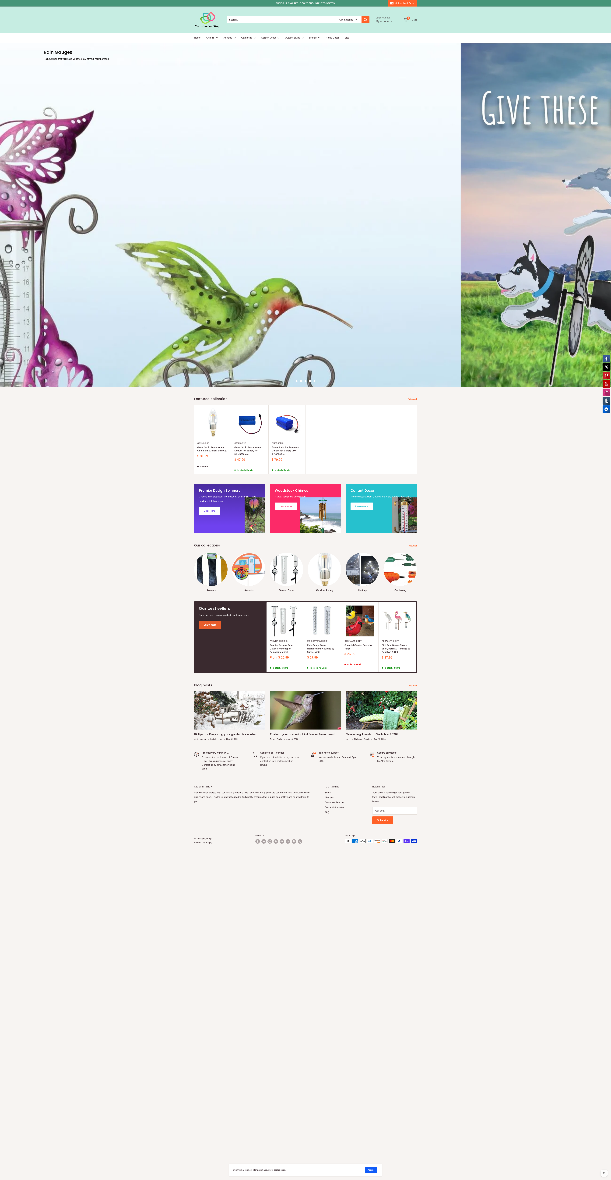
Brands (313, 37)
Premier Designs (279, 968)
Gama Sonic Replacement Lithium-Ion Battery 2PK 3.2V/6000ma (285, 778)
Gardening (246, 37)
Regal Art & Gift (353, 968)
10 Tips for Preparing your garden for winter (225, 1062)
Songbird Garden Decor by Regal (358, 974)
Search (328, 1120)
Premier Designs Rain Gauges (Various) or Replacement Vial (281, 976)
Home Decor (332, 37)
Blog (347, 37)
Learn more (210, 952)
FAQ (327, 1139)
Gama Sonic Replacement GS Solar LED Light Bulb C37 (212, 776)
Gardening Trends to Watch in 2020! (372, 1062)
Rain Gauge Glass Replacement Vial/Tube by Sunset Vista (320, 976)
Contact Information (335, 1134)
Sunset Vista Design (317, 968)
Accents (228, 37)
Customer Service (334, 1129)
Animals (210, 37)
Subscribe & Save (404, 3)
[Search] (365, 19)
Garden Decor (268, 37)
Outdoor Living (292, 37)
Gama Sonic (203, 771)
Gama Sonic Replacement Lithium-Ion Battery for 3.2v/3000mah (247, 778)
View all (413, 726)
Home (197, 37)
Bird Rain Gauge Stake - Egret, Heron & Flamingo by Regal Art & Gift (396, 976)
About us (329, 1124)
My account (383, 21)
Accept (371, 1170)
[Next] (417, 897)
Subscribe (382, 1147)
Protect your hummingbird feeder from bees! (302, 1062)
